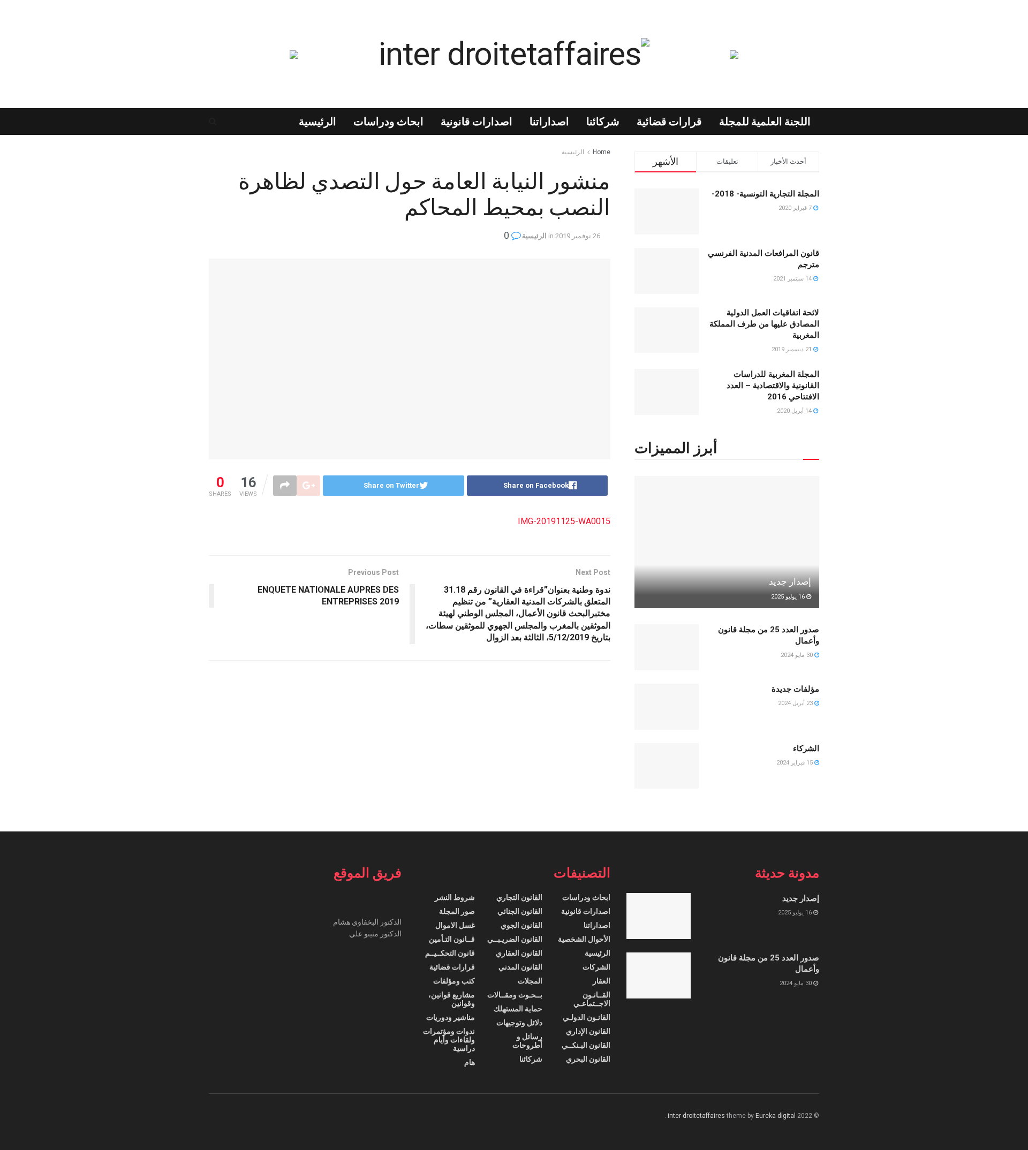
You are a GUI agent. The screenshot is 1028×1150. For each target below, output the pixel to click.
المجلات (530, 981)
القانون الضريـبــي (514, 939)
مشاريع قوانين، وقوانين (451, 999)
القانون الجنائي (519, 911)
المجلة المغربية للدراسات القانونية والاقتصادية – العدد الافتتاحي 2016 (773, 385)
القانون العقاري (519, 953)
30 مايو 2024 (797, 655)
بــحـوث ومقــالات (514, 994)
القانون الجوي (521, 925)
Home (601, 152)
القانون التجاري (519, 897)
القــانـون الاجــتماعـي (591, 999)
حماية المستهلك (518, 1008)
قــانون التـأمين (452, 939)
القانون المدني (520, 967)
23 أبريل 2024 (796, 703)
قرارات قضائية (669, 121)
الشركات (596, 967)
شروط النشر (455, 897)
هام (469, 1062)
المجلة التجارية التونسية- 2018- (765, 194)
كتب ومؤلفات (454, 981)
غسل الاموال (455, 925)
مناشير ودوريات (450, 1017)
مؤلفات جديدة (795, 689)
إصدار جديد (790, 581)
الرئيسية (317, 121)
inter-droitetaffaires (696, 1115)
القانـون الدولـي (586, 1017)
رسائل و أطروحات (527, 1040)
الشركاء (806, 748)
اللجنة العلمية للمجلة (765, 121)
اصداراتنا (549, 121)
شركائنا (602, 121)
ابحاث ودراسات (388, 121)
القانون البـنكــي (586, 1045)
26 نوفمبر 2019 (577, 236)
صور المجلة (457, 911)
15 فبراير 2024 (795, 762)
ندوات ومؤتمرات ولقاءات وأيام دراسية (449, 1040)
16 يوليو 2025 (788, 596)
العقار (601, 981)
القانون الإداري (588, 1031)
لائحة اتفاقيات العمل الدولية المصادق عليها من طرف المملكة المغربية (764, 324)
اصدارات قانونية (476, 121)
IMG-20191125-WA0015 (564, 521)
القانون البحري (588, 1059)
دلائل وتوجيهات (519, 1022)
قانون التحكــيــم (450, 953)
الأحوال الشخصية (584, 939)
